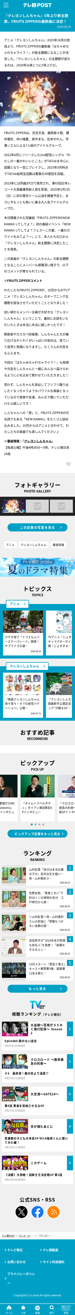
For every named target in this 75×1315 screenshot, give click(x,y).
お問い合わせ (16, 1262)
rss (53, 1212)
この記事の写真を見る (37, 527)
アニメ (10, 545)
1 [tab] (32, 824)
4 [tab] (43, 824)
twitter (22, 1212)
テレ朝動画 (50, 1250)
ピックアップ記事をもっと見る (37, 833)
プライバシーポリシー (21, 1278)
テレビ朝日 (15, 1250)
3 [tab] (39, 824)
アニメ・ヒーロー (28, 1235)
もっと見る (37, 988)
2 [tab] (36, 824)
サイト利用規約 (53, 1262)
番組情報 (58, 545)
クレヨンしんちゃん (38, 441)
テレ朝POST (37, 5)
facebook (37, 1212)
